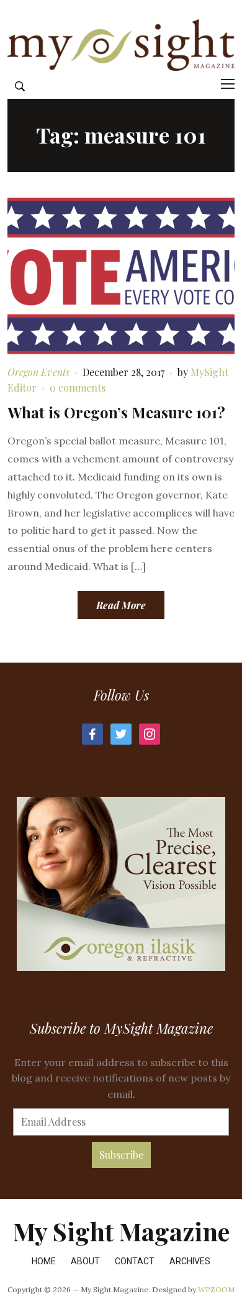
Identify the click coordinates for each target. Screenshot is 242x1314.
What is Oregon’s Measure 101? (116, 412)
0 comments (77, 387)
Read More (121, 605)
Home (44, 1261)
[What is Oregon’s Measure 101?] (121, 274)
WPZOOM (216, 1289)
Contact (135, 1261)
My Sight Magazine (121, 1231)
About (85, 1261)
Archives (189, 1261)
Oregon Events (38, 372)
